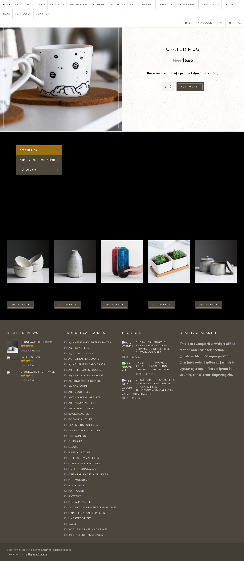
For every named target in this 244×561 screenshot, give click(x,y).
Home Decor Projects (109, 4)
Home (6, 4)
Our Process (78, 4)
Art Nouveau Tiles (82, 403)
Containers (77, 436)
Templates (23, 13)
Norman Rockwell (82, 468)
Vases (72, 523)
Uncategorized (80, 518)
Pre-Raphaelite (79, 501)
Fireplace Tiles (79, 452)
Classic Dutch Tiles (83, 424)
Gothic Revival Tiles (83, 458)
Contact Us (210, 4)
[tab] (39, 150)
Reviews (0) (28, 170)
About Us (57, 4)
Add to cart (190, 87)
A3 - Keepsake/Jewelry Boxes (89, 342)
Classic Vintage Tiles (84, 430)
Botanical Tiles (80, 419)
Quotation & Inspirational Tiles (92, 507)
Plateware (76, 485)
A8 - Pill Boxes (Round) (85, 369)
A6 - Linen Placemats (84, 358)
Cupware (75, 441)
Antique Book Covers (84, 381)
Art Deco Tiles (79, 391)
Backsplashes (78, 413)
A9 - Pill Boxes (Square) (85, 375)
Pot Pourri (76, 490)
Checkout (165, 4)
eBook (73, 446)
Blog (6, 13)
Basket (147, 4)
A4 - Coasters (78, 347)
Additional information (37, 160)
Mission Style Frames (84, 463)
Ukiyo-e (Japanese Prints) (87, 513)
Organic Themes (37, 554)
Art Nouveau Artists (84, 397)
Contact (43, 13)
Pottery (74, 496)
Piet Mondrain (79, 479)
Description (28, 150)
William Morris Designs (85, 534)
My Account (186, 4)
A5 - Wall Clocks (81, 353)
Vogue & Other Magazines (88, 529)
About (229, 4)
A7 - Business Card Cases (86, 364)
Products (34, 4)
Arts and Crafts (80, 408)
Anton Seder (77, 386)
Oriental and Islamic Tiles (88, 474)
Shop (18, 4)
